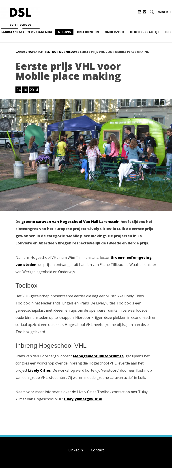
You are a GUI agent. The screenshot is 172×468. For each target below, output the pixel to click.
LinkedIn (75, 450)
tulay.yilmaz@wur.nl (83, 399)
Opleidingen (88, 32)
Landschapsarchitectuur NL (39, 52)
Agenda (45, 32)
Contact (97, 450)
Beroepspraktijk (145, 32)
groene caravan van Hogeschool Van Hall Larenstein (70, 221)
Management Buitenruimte (98, 356)
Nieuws (64, 32)
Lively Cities (39, 370)
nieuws (71, 52)
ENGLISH (164, 12)
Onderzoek (115, 32)
